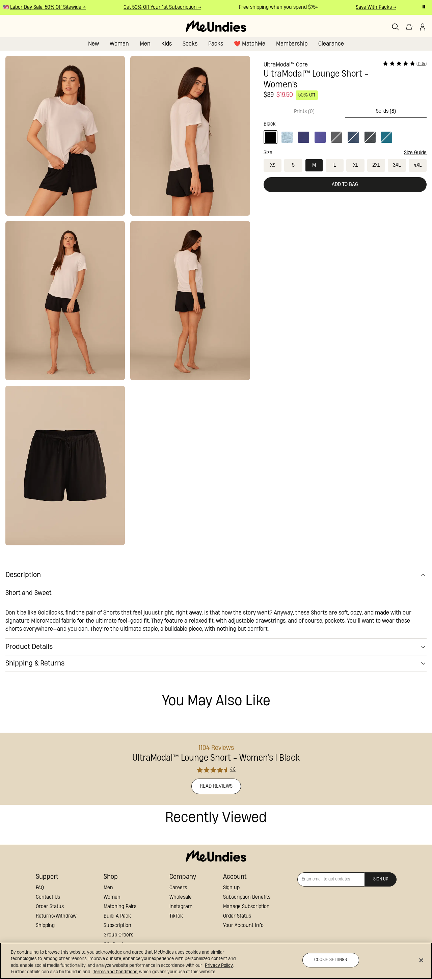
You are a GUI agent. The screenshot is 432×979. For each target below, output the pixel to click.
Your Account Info (243, 925)
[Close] (421, 960)
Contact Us (48, 897)
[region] (216, 961)
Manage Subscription (246, 906)
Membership (291, 44)
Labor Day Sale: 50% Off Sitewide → (43, 7)
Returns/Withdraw (56, 916)
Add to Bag (345, 184)
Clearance (331, 44)
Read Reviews (216, 786)
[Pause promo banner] (424, 6)
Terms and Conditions (115, 972)
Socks (190, 44)
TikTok (176, 916)
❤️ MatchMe (249, 44)
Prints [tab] (304, 111)
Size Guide (415, 152)
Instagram (180, 906)
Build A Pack (117, 916)
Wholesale (180, 897)
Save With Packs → (371, 7)
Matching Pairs (120, 906)
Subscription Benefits (246, 897)
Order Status (50, 906)
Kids (166, 44)
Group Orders (118, 934)
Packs (215, 44)
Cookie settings (330, 960)
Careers (178, 887)
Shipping (45, 925)
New (93, 44)
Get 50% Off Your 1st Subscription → (157, 7)
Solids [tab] (386, 111)
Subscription (117, 925)
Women (119, 44)
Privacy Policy (219, 965)
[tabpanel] (345, 131)
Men (145, 44)
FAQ (40, 887)
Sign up (231, 887)
